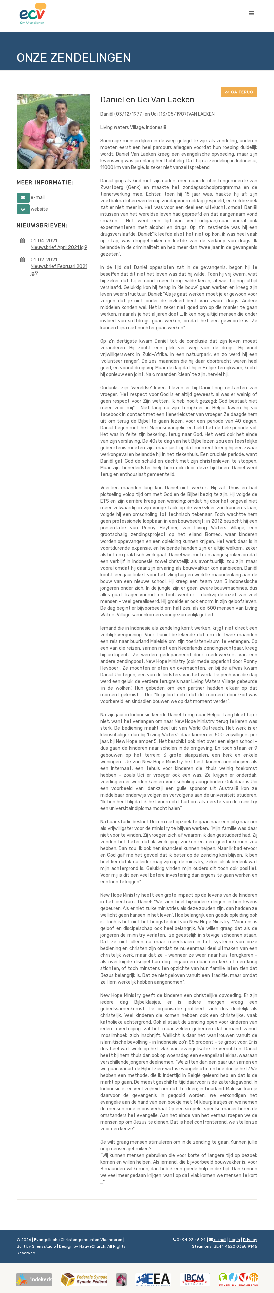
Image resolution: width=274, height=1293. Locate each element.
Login (234, 1239)
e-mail (219, 1239)
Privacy (250, 1239)
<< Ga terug (239, 92)
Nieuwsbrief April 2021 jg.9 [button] (59, 247)
